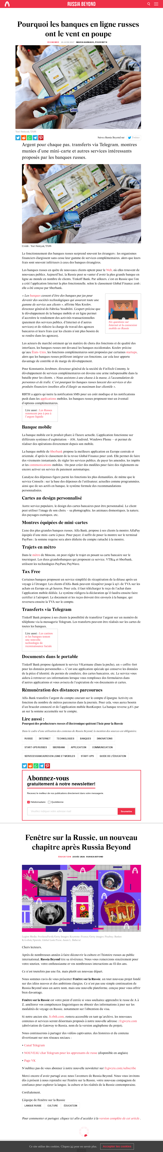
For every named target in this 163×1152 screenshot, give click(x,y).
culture (52, 1105)
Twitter (136, 137)
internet (45, 738)
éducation (70, 1105)
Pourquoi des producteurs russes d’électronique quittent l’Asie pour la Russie (72, 723)
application (78, 747)
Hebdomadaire (38, 802)
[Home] (7, 4)
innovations (104, 738)
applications (48, 399)
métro (36, 555)
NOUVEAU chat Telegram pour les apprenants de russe (60, 1053)
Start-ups (87, 756)
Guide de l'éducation (113, 756)
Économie (53, 42)
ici (72, 1146)
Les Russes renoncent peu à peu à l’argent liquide (38, 413)
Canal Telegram (34, 1045)
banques (35, 295)
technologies (65, 738)
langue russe (33, 1105)
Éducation (64, 857)
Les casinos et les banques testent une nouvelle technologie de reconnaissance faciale (39, 640)
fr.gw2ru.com (128, 1021)
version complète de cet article (119, 1118)
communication (102, 747)
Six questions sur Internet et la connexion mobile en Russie (123, 325)
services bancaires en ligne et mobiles (50, 756)
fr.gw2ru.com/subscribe (120, 1068)
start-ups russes (36, 747)
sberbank (59, 747)
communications (40, 465)
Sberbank (56, 451)
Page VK (30, 1060)
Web (109, 270)
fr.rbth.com (56, 1016)
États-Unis (39, 352)
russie (29, 738)
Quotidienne (57, 802)
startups (131, 352)
